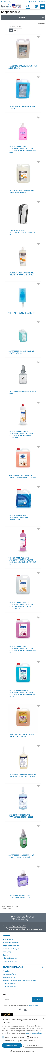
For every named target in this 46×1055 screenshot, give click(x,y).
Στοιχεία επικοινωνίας (11, 942)
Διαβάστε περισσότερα (34, 1033)
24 (11, 30)
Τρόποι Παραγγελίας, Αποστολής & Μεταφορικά (19, 980)
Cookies (5, 955)
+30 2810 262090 (17, 926)
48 (15, 30)
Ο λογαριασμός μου (9, 986)
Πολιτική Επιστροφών (10, 983)
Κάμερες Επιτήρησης (10, 958)
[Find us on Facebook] (20, 1010)
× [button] (43, 1018)
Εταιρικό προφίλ (8, 939)
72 (20, 30)
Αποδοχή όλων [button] (12, 1045)
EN (5, 1)
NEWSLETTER (8, 994)
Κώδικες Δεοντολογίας (11, 949)
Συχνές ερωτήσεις (9, 974)
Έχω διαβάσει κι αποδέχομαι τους (21, 1005)
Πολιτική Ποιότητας (10, 961)
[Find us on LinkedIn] (25, 1010)
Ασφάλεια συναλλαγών (11, 946)
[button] (23, 1051)
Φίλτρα (22, 17)
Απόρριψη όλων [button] (33, 1045)
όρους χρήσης (33, 1005)
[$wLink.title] (16, 6)
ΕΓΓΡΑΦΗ (37, 1000)
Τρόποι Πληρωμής (9, 977)
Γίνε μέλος (6, 971)
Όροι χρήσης (7, 952)
